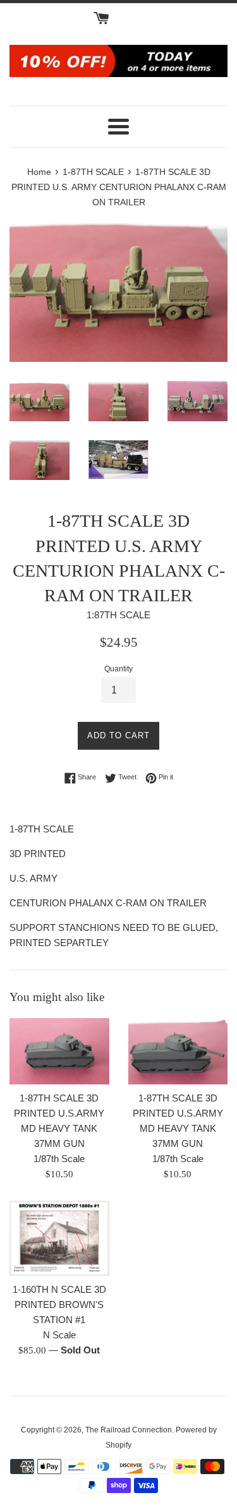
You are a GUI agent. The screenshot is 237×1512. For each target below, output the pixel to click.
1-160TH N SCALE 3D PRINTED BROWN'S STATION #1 (59, 1304)
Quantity (118, 668)
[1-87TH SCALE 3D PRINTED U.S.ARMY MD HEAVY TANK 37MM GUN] (59, 1051)
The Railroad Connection (128, 1429)
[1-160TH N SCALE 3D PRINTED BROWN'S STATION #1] (59, 1238)
